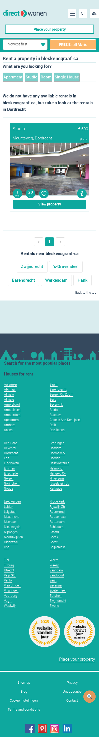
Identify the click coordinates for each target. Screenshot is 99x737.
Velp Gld (10, 575)
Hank (82, 280)
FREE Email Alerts (73, 44)
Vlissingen (11, 590)
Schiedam (57, 526)
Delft (53, 425)
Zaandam (56, 570)
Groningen (57, 443)
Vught (8, 600)
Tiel (6, 560)
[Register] (94, 13)
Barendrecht (23, 280)
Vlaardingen (12, 585)
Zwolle (54, 605)
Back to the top (85, 292)
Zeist (53, 580)
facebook (30, 728)
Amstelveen (12, 409)
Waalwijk (10, 605)
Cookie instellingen (24, 700)
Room (46, 76)
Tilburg (9, 565)
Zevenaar (56, 585)
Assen (8, 430)
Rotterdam (57, 521)
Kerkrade (56, 488)
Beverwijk (56, 404)
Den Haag (10, 443)
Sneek (54, 537)
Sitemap (23, 682)
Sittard (54, 532)
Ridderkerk (57, 501)
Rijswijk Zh (57, 506)
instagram (54, 728)
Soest (54, 542)
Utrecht (9, 570)
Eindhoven (11, 463)
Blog (24, 691)
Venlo (8, 580)
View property (49, 203)
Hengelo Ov (58, 473)
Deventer (10, 448)
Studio (31, 76)
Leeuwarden (12, 501)
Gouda (8, 488)
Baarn (54, 384)
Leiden (8, 506)
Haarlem (55, 448)
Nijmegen (11, 532)
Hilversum (57, 478)
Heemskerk (57, 453)
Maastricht (11, 516)
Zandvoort (57, 575)
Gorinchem (12, 483)
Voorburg (10, 595)
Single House (67, 76)
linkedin (67, 728)
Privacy (72, 682)
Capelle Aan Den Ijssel (65, 419)
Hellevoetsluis (59, 463)
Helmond (56, 468)
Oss (6, 547)
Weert (54, 560)
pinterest (42, 728)
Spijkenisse (57, 547)
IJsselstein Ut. (59, 483)
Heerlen (55, 458)
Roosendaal (58, 516)
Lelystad (10, 511)
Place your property (50, 29)
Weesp (54, 565)
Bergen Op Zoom (61, 394)
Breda (54, 409)
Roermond (57, 511)
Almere (9, 399)
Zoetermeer (58, 590)
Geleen (8, 478)
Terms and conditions (24, 709)
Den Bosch (57, 430)
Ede (6, 458)
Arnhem (9, 425)
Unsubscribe (72, 691)
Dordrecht (11, 453)
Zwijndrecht (32, 266)
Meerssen (10, 521)
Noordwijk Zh (13, 537)
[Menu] (72, 13)
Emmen (9, 468)
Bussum (55, 414)
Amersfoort (12, 404)
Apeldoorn (11, 419)
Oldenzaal (11, 542)
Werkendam (56, 280)
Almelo (9, 394)
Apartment (12, 76)
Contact (72, 700)
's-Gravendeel (65, 266)
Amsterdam (12, 414)
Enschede (11, 473)
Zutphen (56, 595)
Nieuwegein (12, 526)
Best (53, 399)
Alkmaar (10, 389)
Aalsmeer (10, 384)
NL (83, 14)
